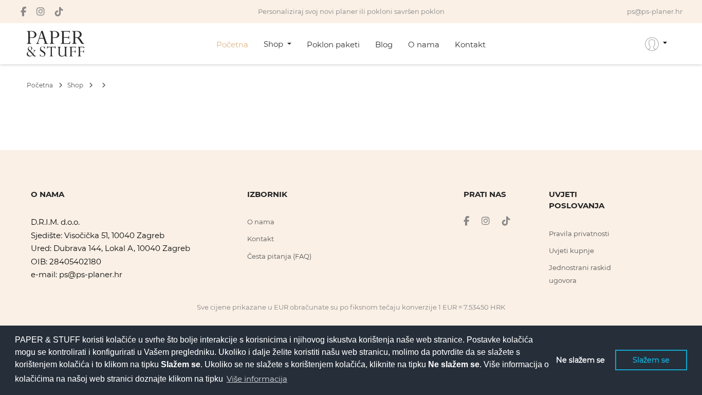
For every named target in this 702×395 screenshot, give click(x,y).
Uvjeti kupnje (571, 250)
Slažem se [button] (651, 360)
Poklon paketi (333, 44)
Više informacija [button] (257, 379)
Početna (232, 44)
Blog (384, 44)
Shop (76, 85)
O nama (423, 44)
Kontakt (470, 44)
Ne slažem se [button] (580, 360)
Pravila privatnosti (579, 233)
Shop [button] (274, 44)
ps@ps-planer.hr (90, 274)
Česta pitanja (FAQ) (279, 256)
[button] (656, 43)
